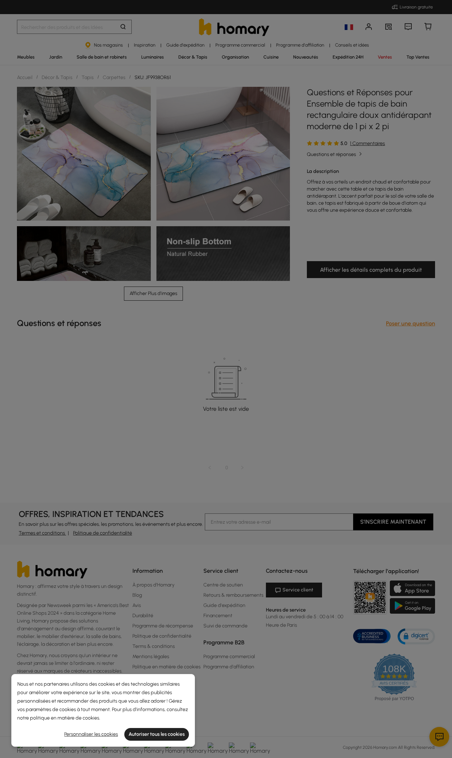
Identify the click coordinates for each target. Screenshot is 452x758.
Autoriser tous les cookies (157, 734)
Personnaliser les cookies (91, 734)
